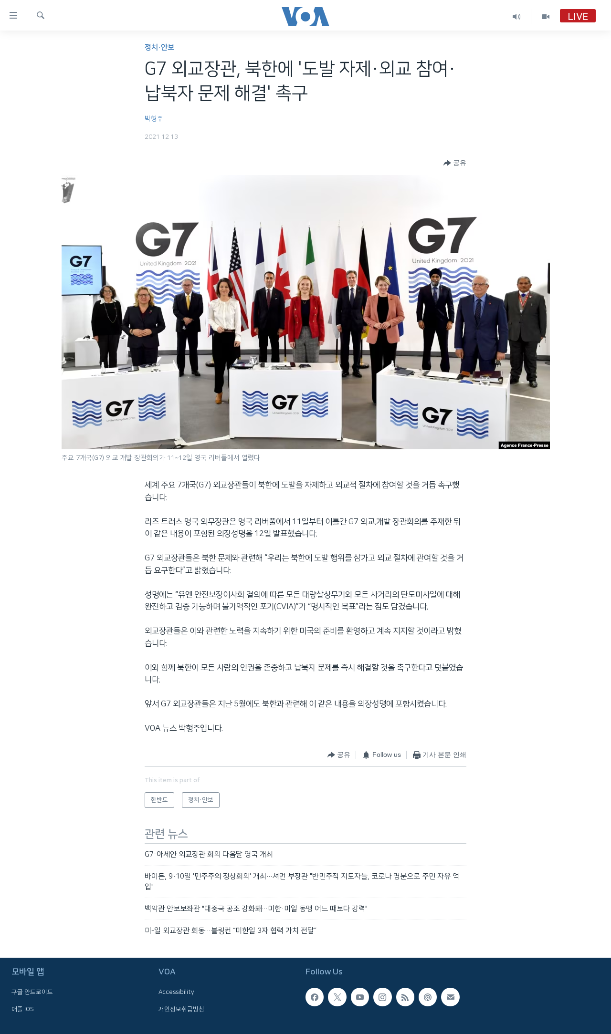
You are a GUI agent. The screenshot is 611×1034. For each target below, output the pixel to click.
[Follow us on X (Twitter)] (337, 997)
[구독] (450, 997)
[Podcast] (428, 997)
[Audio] (516, 16)
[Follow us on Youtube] (360, 997)
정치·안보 (159, 47)
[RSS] (405, 997)
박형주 (154, 119)
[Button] (454, 163)
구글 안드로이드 (32, 992)
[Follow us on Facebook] (315, 997)
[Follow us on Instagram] (382, 997)
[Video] (545, 16)
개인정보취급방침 (181, 1008)
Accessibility (176, 992)
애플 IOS (22, 1008)
